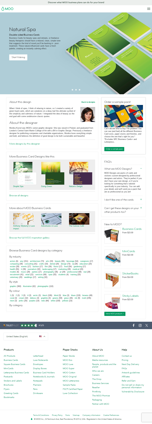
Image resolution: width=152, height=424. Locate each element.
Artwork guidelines (131, 372)
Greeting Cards (11, 393)
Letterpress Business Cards (16, 372)
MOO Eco (67, 360)
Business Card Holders (44, 372)
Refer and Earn (129, 380)
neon (12, 301)
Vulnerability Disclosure (133, 391)
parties (35, 272)
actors (12, 261)
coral (12, 298)
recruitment (15, 274)
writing (40, 277)
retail (27, 274)
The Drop (96, 379)
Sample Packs (69, 385)
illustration (27, 286)
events (24, 266)
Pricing (125, 360)
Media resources (100, 360)
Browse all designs (18, 195)
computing (14, 264)
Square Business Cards (14, 364)
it (21, 269)
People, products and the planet (104, 365)
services (39, 274)
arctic (35, 295)
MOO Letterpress (71, 380)
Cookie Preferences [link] (111, 415)
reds (43, 301)
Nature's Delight (76, 186)
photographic (43, 286)
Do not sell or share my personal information (133, 386)
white (53, 301)
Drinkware (38, 393)
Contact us (127, 356)
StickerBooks (130, 273)
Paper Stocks (69, 356)
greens (55, 298)
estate (12, 266)
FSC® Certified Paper (73, 389)
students (62, 274)
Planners (37, 385)
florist (56, 266)
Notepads (37, 380)
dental (52, 264)
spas (50, 274)
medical (76, 269)
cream (21, 298)
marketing (62, 269)
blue (64, 295)
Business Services (100, 383)
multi (84, 298)
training (74, 274)
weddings (28, 277)
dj (73, 264)
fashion (36, 266)
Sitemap (76, 415)
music (23, 272)
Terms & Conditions (41, 415)
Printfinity (96, 391)
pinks (21, 301)
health (12, 269)
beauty (58, 261)
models (13, 272)
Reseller (96, 387)
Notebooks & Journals (43, 376)
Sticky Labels (130, 296)
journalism (32, 269)
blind (56, 295)
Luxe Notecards (40, 360)
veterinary (14, 277)
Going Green (46, 186)
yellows (65, 301)
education (84, 264)
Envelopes (38, 364)
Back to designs (88, 102)
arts (47, 261)
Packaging (97, 399)
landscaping (47, 269)
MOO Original (70, 376)
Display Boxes (40, 368)
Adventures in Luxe (49, 226)
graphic (13, 286)
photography (48, 272)
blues (73, 295)
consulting (29, 264)
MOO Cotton (69, 372)
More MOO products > (115, 313)
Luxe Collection (70, 393)
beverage (70, 261)
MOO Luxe (68, 364)
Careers (95, 375)
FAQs (124, 368)
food (66, 266)
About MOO (98, 356)
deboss (33, 298)
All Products (9, 356)
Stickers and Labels (13, 380)
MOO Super (68, 368)
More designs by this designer (24, 143)
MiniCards (128, 251)
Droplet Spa (18, 186)
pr (60, 272)
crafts (41, 264)
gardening (78, 266)
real (85, 272)
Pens (35, 389)
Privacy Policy (57, 415)
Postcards (8, 376)
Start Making (18, 57)
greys (66, 298)
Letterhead (38, 356)
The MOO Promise (101, 395)
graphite (44, 298)
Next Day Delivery (130, 364)
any (21, 261)
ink (76, 298)
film (46, 266)
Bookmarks (9, 397)
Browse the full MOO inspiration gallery (29, 237)
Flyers (6, 389)
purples (32, 301)
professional (72, 272)
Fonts (67, 415)
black (45, 295)
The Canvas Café (76, 226)
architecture (35, 261)
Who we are (98, 371)
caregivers (84, 261)
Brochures (8, 385)
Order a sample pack (114, 149)
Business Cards (132, 229)
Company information (91, 415)
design (63, 264)
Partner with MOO (100, 404)
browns (85, 295)
